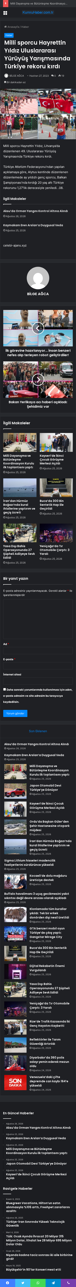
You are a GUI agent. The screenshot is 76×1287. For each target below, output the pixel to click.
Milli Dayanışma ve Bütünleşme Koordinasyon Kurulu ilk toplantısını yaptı (18, 461)
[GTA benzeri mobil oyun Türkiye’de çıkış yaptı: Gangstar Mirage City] (15, 934)
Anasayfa (13, 26)
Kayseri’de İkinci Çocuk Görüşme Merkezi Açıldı (52, 459)
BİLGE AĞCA (17, 75)
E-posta (9, 659)
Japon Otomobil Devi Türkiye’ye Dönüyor (45, 787)
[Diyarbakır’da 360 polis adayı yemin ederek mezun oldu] (15, 1063)
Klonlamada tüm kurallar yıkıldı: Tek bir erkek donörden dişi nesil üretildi (49, 913)
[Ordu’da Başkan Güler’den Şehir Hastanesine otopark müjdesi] (15, 827)
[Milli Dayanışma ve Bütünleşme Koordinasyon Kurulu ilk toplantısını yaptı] (19, 442)
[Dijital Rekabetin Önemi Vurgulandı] (15, 971)
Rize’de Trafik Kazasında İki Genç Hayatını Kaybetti (50, 1023)
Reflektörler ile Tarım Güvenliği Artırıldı (45, 1041)
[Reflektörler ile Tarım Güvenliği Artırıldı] (15, 1045)
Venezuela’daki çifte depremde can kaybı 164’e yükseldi (49, 1081)
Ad (6, 644)
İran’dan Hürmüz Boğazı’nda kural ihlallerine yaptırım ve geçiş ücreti (19, 506)
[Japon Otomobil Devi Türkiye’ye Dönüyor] (15, 791)
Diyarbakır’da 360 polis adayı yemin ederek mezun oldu (49, 1062)
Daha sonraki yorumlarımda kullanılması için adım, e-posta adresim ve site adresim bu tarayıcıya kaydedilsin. (38, 695)
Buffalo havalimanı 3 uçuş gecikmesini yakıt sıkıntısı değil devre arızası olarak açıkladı (36, 896)
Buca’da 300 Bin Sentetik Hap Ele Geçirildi (52, 505)
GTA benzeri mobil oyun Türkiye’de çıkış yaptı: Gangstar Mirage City (47, 932)
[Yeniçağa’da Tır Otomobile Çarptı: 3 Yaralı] (56, 533)
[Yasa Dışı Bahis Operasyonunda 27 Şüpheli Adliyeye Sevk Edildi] (19, 533)
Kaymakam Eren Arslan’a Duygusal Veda (33, 225)
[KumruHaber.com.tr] (38, 12)
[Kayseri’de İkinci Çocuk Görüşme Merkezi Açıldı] (56, 442)
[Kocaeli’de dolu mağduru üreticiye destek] (15, 881)
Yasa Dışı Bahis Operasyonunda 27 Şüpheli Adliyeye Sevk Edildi (19, 552)
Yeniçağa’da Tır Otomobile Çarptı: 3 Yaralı (55, 550)
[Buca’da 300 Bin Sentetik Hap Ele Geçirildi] (56, 487)
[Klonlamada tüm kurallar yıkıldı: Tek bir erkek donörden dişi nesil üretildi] (15, 914)
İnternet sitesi (12, 674)
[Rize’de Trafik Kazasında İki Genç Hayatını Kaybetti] (15, 1027)
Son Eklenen (38, 731)
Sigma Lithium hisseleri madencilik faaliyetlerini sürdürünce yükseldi (29, 862)
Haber (25, 26)
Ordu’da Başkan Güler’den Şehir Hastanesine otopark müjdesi (50, 826)
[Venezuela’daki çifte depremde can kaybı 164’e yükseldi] (15, 1082)
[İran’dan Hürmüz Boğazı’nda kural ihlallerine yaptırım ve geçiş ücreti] (19, 487)
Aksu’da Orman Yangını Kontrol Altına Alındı (35, 211)
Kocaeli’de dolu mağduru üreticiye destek (48, 878)
